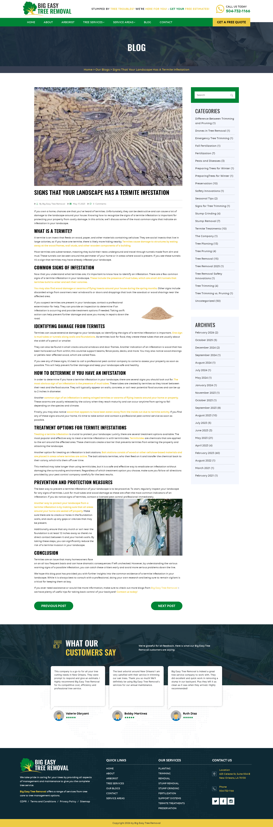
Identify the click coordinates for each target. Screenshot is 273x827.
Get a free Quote (231, 22)
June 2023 (201, 430)
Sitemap (85, 801)
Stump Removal (205, 221)
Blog (147, 22)
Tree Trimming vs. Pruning (212, 293)
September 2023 (206, 407)
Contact (166, 22)
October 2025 (204, 340)
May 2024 (201, 377)
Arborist (68, 22)
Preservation (203, 183)
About (48, 22)
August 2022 (203, 460)
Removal (164, 778)
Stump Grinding (205, 213)
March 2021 (202, 468)
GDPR (23, 801)
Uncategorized (205, 301)
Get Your (189, 9)
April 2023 (201, 445)
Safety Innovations (207, 191)
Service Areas (123, 22)
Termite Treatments (208, 228)
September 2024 (206, 355)
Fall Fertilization (206, 145)
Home (31, 22)
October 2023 (204, 400)
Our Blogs (113, 788)
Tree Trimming (204, 285)
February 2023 (204, 453)
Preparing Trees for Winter (212, 168)
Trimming (164, 773)
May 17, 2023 (78, 204)
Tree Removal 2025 (207, 266)
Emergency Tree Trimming (212, 138)
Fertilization (203, 153)
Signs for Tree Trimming (210, 206)
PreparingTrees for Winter (212, 176)
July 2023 (201, 423)
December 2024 (205, 347)
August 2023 (203, 415)
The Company (204, 236)
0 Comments (99, 204)
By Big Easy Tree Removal (52, 204)
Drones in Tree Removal (210, 130)
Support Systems (169, 798)
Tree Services (93, 22)
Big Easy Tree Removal (164, 587)
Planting (164, 768)
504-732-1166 (238, 11)
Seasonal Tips (204, 198)
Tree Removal (204, 258)
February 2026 (204, 332)
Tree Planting (204, 243)
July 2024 (201, 370)
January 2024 (204, 385)
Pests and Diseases (208, 160)
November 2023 (205, 392)
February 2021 (204, 475)
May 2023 (201, 438)
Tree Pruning (203, 251)
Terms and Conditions (43, 801)
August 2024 (203, 362)
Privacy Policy (68, 801)
